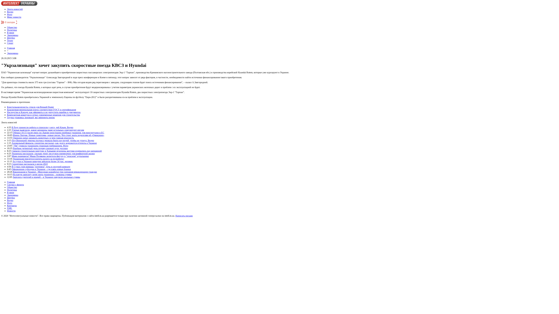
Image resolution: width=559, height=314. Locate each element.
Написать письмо (184, 216)
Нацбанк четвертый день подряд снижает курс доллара (40, 148)
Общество (12, 27)
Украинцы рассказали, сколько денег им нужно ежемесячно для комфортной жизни (53, 153)
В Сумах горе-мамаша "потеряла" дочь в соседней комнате (41, 166)
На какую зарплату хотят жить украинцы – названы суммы (42, 174)
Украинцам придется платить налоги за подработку (38, 159)
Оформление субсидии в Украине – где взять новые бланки (41, 169)
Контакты (12, 205)
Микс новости (14, 17)
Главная (11, 48)
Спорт (10, 43)
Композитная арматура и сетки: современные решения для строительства (43, 115)
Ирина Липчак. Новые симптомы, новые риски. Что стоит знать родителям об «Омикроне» (58, 135)
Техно (10, 40)
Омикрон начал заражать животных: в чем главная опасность (43, 138)
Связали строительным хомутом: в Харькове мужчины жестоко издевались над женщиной (57, 151)
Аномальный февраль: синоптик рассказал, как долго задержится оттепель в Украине (54, 143)
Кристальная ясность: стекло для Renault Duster (30, 107)
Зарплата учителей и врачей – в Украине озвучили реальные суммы (46, 177)
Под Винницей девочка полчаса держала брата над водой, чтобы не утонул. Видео (53, 140)
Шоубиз (11, 38)
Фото (9, 14)
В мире (10, 32)
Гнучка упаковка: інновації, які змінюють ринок (31, 117)
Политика (12, 30)
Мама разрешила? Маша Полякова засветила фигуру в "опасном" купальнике (50, 156)
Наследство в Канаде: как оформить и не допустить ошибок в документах (44, 112)
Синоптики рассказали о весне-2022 (30, 164)
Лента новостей (15, 9)
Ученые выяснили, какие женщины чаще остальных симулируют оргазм (48, 130)
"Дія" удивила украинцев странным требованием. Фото (40, 145)
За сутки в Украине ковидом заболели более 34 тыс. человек (43, 161)
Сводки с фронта (15, 184)
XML (9, 208)
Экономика (12, 35)
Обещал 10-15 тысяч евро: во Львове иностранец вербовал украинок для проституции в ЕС (58, 132)
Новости (11, 211)
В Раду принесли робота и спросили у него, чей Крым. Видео (42, 127)
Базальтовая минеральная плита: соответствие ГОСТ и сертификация (41, 109)
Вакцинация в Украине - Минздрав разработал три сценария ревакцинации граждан (55, 172)
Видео (10, 12)
